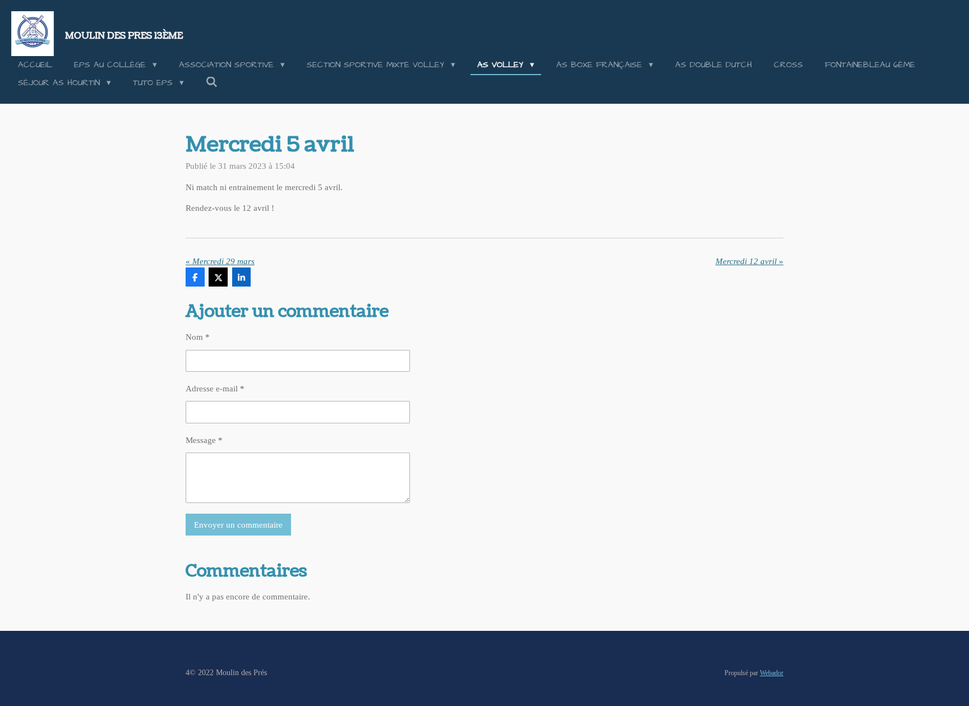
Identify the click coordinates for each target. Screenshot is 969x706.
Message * (204, 440)
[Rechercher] (211, 82)
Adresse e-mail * (215, 388)
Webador (771, 673)
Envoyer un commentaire (238, 524)
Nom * (198, 337)
